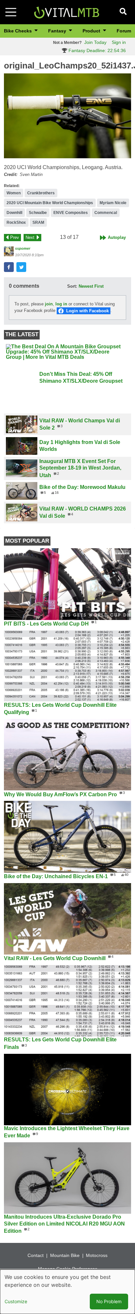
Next (30, 237)
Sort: (72, 286)
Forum (124, 30)
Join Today (95, 42)
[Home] (66, 11)
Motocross (96, 1255)
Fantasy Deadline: (96, 50)
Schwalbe (38, 212)
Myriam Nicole (113, 203)
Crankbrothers (41, 193)
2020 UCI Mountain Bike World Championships (50, 203)
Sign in (119, 42)
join (49, 303)
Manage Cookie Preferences (67, 1268)
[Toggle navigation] (11, 12)
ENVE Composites (70, 212)
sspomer (22, 248)
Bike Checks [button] (18, 30)
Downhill (14, 212)
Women (14, 193)
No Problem (109, 1301)
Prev (14, 237)
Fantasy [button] (58, 30)
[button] (67, 115)
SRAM (38, 222)
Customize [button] (16, 1301)
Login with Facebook (87, 310)
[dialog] (67, 1291)
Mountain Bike (65, 1255)
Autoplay (117, 237)
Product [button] (92, 30)
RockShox (16, 222)
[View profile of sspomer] (9, 251)
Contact (36, 1255)
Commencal (105, 212)
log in (61, 303)
